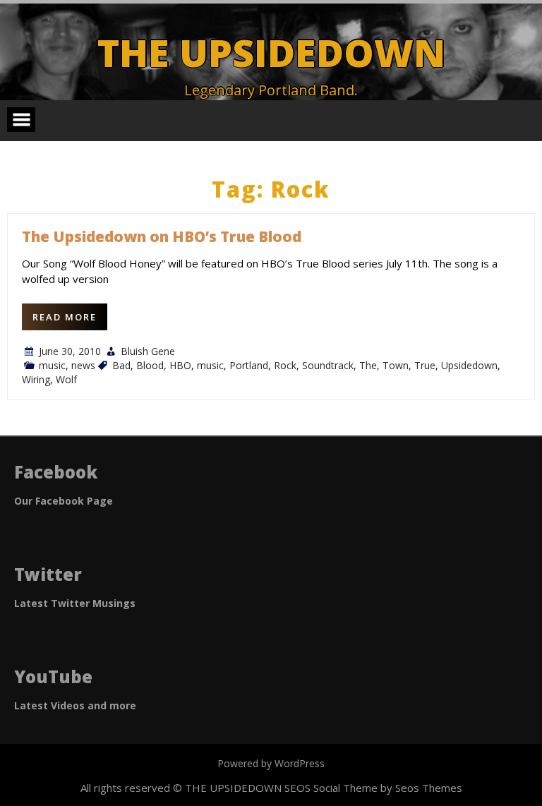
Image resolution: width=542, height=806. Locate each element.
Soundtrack (328, 365)
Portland (248, 365)
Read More (64, 317)
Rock (285, 365)
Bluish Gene (148, 351)
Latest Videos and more (75, 705)
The (368, 365)
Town (396, 365)
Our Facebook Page (63, 500)
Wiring (36, 379)
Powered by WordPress (271, 763)
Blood (150, 365)
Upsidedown (469, 365)
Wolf (66, 379)
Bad (121, 365)
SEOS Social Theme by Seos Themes (373, 788)
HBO (180, 365)
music (52, 365)
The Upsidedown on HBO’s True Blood (161, 236)
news (83, 365)
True (424, 365)
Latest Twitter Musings (75, 603)
